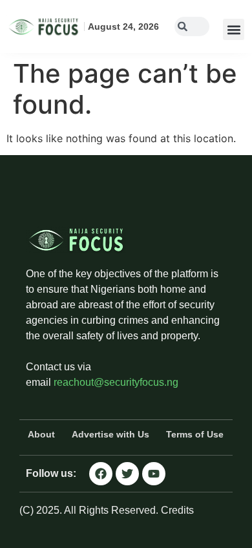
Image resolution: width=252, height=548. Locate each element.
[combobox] (191, 26)
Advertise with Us (110, 434)
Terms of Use (195, 434)
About (41, 434)
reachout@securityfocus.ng (116, 382)
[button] (233, 29)
